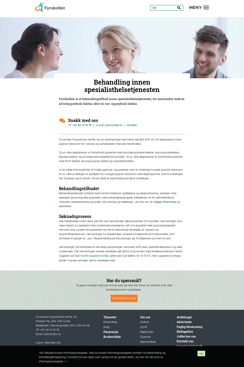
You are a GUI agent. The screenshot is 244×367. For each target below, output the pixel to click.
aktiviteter (65, 206)
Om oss (145, 317)
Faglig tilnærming (189, 327)
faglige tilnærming (165, 202)
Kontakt (132, 125)
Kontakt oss (185, 341)
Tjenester (110, 317)
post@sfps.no (114, 125)
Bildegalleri (185, 332)
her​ (66, 361)
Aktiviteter (184, 322)
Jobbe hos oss (186, 336)
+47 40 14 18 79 (82, 125)
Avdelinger (184, 317)
